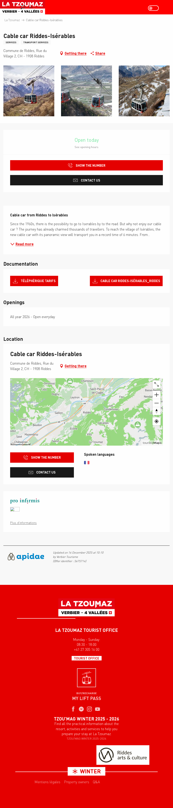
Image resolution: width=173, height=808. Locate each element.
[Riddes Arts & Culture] (122, 755)
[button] (23, 7)
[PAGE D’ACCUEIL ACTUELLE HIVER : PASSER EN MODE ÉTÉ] (153, 8)
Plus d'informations (23, 523)
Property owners (76, 782)
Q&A (96, 782)
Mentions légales (47, 782)
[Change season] (155, 8)
